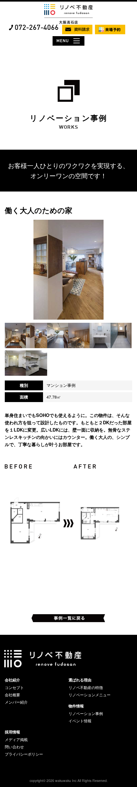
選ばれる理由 (79, 680)
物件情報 (76, 706)
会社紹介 (12, 680)
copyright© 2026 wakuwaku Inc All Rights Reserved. (69, 780)
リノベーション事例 (85, 713)
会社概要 (12, 695)
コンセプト (14, 687)
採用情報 (12, 732)
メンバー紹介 (16, 702)
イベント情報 (79, 721)
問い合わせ (14, 747)
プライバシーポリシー (24, 754)
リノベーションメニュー (89, 695)
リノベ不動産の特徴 (85, 687)
